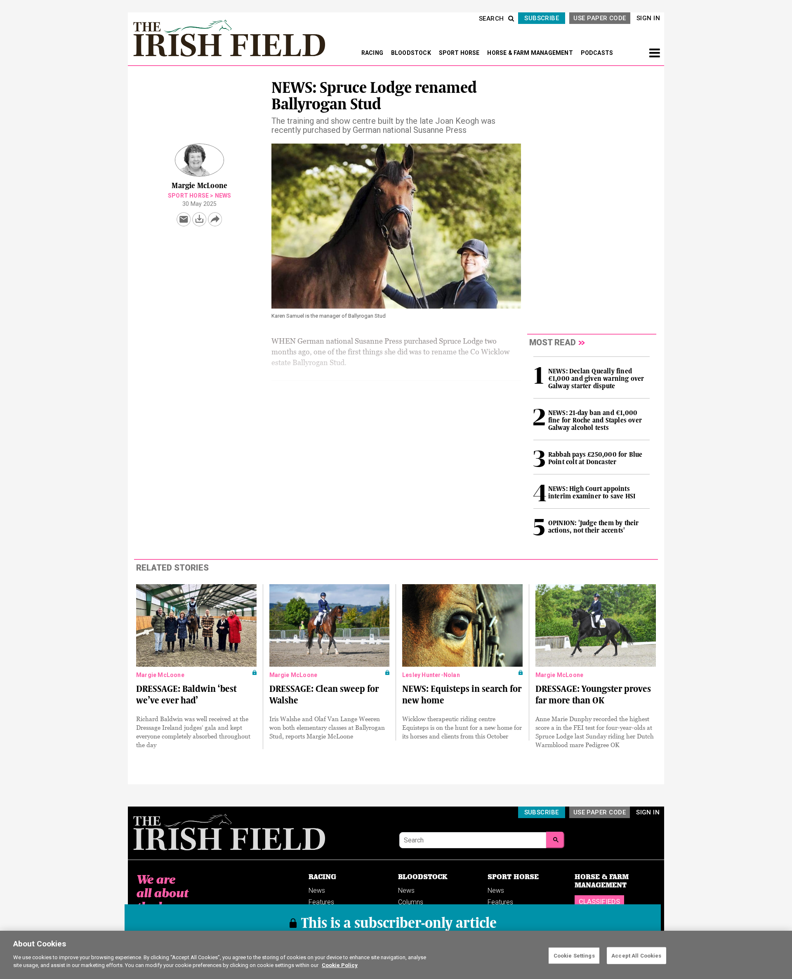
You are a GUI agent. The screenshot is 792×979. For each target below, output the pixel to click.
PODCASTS (597, 53)
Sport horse (188, 195)
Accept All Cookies (636, 955)
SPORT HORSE (460, 53)
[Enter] (555, 840)
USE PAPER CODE (599, 18)
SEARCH (491, 18)
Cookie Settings (574, 955)
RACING (372, 53)
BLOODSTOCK (411, 53)
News (223, 195)
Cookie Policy (340, 965)
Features (321, 902)
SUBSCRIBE (541, 18)
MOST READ (552, 342)
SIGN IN (648, 18)
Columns (410, 902)
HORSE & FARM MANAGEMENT (530, 53)
